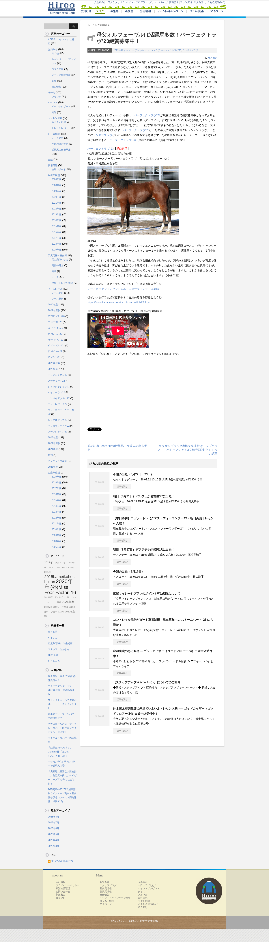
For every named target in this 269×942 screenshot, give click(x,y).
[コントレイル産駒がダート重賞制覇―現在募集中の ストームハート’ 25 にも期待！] (99, 635)
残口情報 (56, 86)
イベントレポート (61, 106)
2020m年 (48, 607)
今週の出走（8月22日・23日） (133, 474)
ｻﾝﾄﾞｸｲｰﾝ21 (54, 357)
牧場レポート (59, 169)
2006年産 (56, 179)
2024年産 (53, 449)
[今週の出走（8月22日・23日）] (99, 490)
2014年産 (56, 220)
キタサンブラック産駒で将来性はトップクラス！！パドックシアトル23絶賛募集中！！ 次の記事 (187, 449)
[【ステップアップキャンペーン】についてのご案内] (99, 698)
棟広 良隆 (53, 655)
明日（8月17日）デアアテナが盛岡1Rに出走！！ (145, 549)
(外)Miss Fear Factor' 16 (60, 590)
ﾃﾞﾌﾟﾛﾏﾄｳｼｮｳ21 (56, 345)
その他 (55, 53)
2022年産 (53, 369)
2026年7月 (53, 822)
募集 (54, 80)
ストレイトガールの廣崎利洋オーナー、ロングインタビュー (62, 704)
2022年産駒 (54, 443)
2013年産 (56, 214)
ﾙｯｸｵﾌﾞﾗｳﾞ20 (55, 333)
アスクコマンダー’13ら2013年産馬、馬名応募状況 (61, 690)
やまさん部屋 (59, 122)
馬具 (54, 271)
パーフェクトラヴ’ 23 (147, 115)
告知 (54, 112)
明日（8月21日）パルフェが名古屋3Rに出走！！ (145, 496)
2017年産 (56, 238)
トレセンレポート (61, 128)
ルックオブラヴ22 (57, 420)
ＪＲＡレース (55, 288)
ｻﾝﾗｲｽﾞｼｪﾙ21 (55, 351)
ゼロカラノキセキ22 (59, 425)
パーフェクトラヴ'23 (171, 50)
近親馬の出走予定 (61, 149)
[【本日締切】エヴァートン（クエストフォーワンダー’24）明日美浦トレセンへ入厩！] (99, 534)
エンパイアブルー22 (59, 398)
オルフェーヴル (131, 50)
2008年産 (56, 185)
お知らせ (52, 49)
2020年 (61, 612)
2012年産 (56, 208)
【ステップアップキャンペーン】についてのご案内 (146, 682)
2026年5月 (53, 834)
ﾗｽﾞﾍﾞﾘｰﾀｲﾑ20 (55, 328)
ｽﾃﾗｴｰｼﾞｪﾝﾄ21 (55, 339)
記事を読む (122, 486)
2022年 (48, 562)
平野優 (64, 607)
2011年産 (56, 202)
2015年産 (56, 226)
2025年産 (53, 466)
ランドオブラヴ (190, 50)
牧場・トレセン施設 (62, 283)
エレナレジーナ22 (57, 404)
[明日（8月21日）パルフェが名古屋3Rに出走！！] (99, 512)
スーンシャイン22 (57, 431)
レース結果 (57, 138)
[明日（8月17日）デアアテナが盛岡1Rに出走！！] (99, 565)
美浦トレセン (60, 563)
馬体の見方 (57, 265)
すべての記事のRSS (62, 861)
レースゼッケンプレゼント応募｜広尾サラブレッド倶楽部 (123, 288)
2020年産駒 (54, 363)
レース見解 (57, 298)
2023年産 (118, 50)
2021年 (47, 572)
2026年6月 (53, 828)
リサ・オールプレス (57, 567)
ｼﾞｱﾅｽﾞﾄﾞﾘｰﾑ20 (56, 316)
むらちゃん (54, 661)
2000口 (56, 607)
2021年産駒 (54, 310)
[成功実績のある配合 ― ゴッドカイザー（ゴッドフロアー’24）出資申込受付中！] (99, 667)
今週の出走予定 (60, 143)
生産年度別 (54, 175)
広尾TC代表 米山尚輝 (60, 643)
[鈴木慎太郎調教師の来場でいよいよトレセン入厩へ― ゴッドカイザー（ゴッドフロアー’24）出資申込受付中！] (99, 724)
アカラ (53, 612)
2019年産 (56, 249)
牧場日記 (52, 165)
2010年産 (56, 197)
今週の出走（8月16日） (128, 571)
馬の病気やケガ (60, 259)
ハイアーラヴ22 (56, 392)
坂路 (58, 602)
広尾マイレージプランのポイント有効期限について (146, 593)
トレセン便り (55, 118)
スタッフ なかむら (58, 649)
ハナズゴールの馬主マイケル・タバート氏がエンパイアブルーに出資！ (62, 727)
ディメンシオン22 (57, 375)
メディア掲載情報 (61, 75)
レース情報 (54, 134)
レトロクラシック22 (59, 386)
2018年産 (56, 243)
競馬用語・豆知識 (57, 255)
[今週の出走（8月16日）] (99, 587)
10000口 (71, 567)
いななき (56, 96)
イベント (52, 102)
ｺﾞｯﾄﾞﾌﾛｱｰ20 (55, 322)
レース (55, 277)
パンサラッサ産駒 (57, 461)
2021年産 (68, 601)
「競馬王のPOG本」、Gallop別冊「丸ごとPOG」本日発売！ (60, 751)
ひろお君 (212, 58)
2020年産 (53, 304)
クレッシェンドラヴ (150, 50)
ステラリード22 (56, 380)
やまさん (52, 637)
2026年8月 (53, 816)
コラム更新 (57, 69)
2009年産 (56, 191)
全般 (50, 159)
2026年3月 (53, 846)
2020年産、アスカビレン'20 (56, 597)
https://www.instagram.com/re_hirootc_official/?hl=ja (118, 302)
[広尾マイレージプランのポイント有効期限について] (99, 609)
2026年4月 (53, 840)
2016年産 (56, 232)
